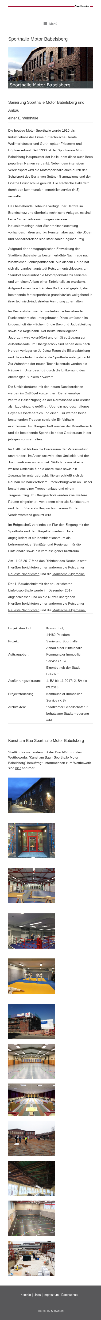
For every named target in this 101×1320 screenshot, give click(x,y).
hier (18, 768)
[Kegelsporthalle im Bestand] (31, 1115)
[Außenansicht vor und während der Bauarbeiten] (31, 1155)
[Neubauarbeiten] (31, 1275)
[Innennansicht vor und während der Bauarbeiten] (31, 1195)
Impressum (51, 1295)
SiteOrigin (57, 1310)
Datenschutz (69, 1295)
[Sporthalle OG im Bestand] (31, 1078)
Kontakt (25, 1295)
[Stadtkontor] (50, 6)
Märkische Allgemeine (68, 574)
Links (37, 1295)
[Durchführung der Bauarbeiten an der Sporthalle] (31, 1038)
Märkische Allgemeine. (69, 610)
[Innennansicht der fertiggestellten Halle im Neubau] (31, 1234)
